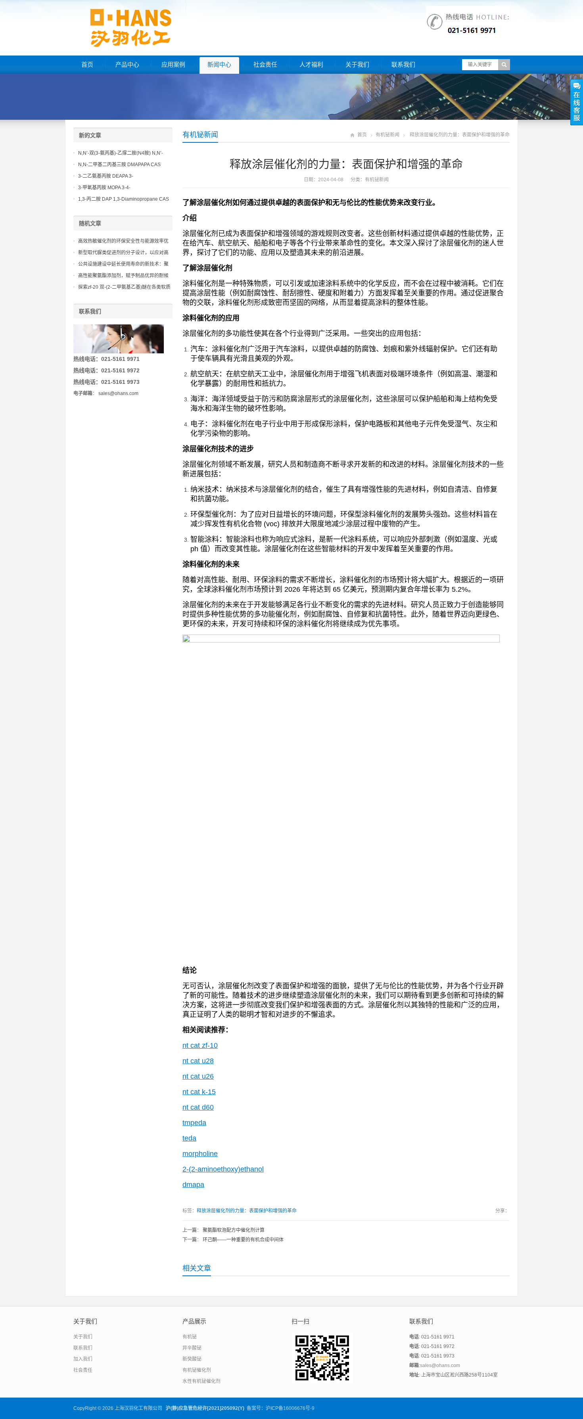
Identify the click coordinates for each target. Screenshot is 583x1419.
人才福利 (311, 64)
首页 (87, 64)
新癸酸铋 (191, 1359)
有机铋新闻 (200, 135)
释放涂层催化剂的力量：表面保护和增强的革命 (247, 1211)
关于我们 (357, 64)
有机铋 (189, 1337)
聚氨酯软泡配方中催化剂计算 (234, 1230)
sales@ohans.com (118, 393)
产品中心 (127, 64)
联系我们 (403, 64)
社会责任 (265, 64)
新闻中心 (219, 64)
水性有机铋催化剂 (201, 1381)
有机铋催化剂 (196, 1370)
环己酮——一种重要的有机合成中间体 (243, 1240)
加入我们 (82, 1359)
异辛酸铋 (191, 1348)
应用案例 (173, 64)
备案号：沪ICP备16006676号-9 (281, 1408)
